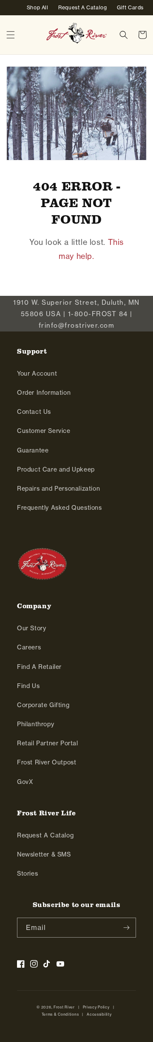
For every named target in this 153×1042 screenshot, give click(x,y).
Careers (29, 647)
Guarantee (32, 450)
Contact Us (34, 412)
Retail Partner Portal (47, 743)
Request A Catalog (45, 835)
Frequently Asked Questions (59, 507)
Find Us (28, 686)
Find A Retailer (39, 667)
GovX (25, 782)
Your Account (37, 373)
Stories (27, 873)
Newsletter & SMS (44, 854)
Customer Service (44, 431)
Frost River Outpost (46, 762)
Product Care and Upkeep (56, 469)
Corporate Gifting (43, 705)
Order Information (44, 392)
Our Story (31, 628)
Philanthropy (35, 724)
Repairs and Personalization (58, 488)
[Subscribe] (126, 928)
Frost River (64, 1007)
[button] (10, 34)
